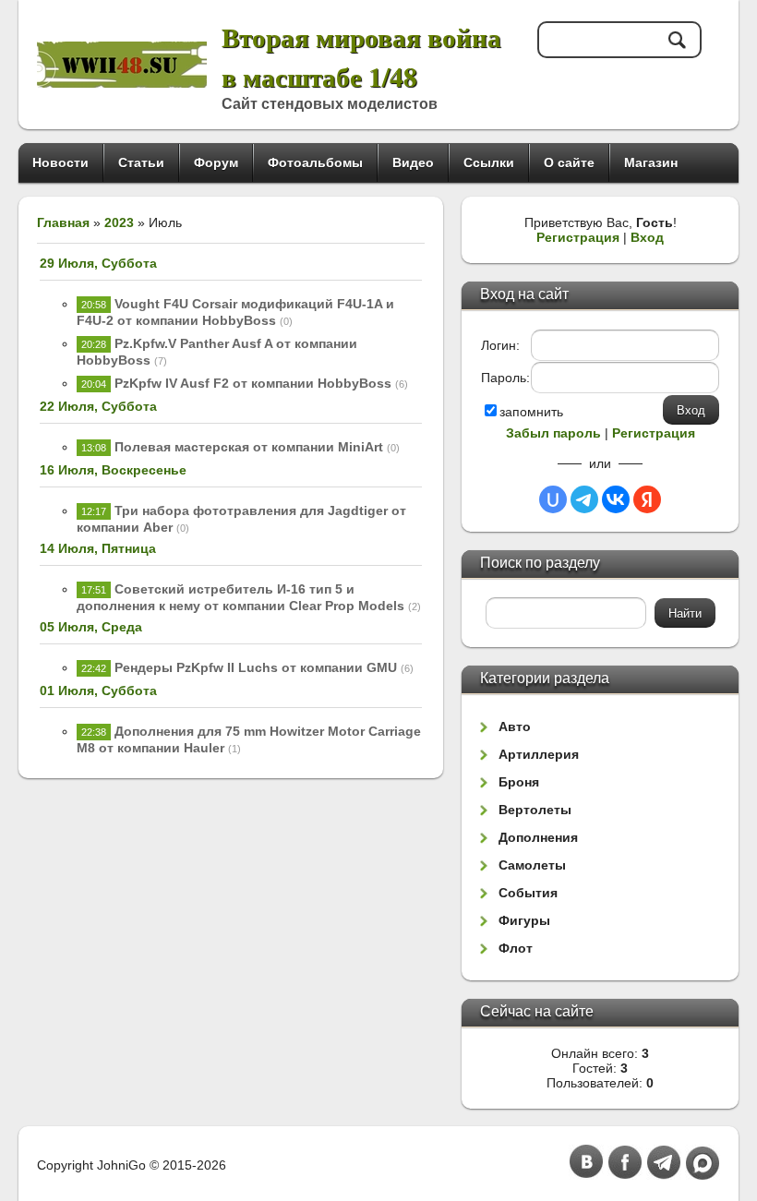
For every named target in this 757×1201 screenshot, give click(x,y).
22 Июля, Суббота (98, 406)
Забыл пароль (553, 433)
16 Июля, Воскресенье (113, 469)
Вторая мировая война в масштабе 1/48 (361, 56)
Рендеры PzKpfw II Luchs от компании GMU (255, 667)
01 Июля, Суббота (98, 690)
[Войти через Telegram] (584, 499)
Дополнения (538, 837)
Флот (516, 948)
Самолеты (532, 865)
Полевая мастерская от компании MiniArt (248, 446)
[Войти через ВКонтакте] (616, 499)
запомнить (531, 411)
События (528, 892)
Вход (647, 237)
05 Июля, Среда (91, 626)
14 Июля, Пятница (98, 548)
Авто (515, 726)
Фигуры (524, 920)
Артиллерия (539, 754)
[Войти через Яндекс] (647, 499)
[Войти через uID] (553, 499)
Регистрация (577, 237)
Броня (519, 782)
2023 (119, 222)
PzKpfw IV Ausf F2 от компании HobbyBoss (252, 383)
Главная (63, 222)
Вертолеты (535, 809)
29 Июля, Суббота (98, 263)
